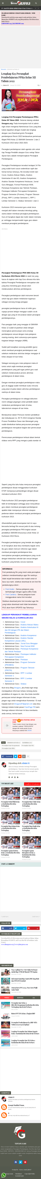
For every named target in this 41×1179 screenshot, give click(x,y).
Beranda (3, 69)
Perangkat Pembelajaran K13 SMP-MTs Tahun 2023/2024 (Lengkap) (24, 1024)
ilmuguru (17, 688)
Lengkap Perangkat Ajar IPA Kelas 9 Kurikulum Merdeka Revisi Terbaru (23, 1041)
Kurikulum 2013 (27, 742)
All (34, 997)
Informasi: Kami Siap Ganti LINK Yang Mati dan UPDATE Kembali (25, 980)
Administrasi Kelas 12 (13, 69)
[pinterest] (15, 777)
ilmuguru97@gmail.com (23, 704)
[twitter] (12, 777)
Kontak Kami (19, 1176)
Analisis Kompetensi (28, 635)
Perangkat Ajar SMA (8, 748)
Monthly (20, 997)
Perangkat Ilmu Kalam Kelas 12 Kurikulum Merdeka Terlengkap (10, 828)
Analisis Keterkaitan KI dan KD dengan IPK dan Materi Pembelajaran (21, 630)
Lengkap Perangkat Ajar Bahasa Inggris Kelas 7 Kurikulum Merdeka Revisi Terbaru (25, 1032)
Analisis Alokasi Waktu (29, 625)
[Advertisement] (20, 46)
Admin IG (26, 763)
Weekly (6, 997)
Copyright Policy (29, 1174)
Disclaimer (18, 1174)
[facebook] (9, 777)
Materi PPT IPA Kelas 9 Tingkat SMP (23, 1014)
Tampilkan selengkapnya (32, 784)
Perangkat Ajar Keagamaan (10, 745)
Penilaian (24, 660)
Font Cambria (10, 595)
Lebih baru (5, 916)
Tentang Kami (8, 1174)
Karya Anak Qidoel (25, 1169)
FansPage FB (29, 707)
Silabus (23, 684)
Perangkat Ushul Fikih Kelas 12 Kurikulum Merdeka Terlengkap (10, 804)
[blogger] (17, 777)
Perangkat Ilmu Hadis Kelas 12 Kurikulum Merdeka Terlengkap (31, 828)
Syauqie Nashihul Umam (16, 1105)
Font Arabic (9, 589)
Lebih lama (35, 916)
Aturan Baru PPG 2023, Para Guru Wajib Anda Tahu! (24, 989)
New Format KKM (27, 646)
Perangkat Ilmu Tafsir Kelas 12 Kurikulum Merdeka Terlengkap (31, 804)
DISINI (29, 730)
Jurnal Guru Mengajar (29, 643)
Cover (23, 622)
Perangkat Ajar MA (28, 745)
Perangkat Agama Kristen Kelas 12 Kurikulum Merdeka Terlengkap (10, 853)
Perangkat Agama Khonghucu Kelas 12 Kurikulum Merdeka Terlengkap (28, 854)
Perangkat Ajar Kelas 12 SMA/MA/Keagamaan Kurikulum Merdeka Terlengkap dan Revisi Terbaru (25, 1005)
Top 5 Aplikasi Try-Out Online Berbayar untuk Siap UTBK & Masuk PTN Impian (24, 971)
